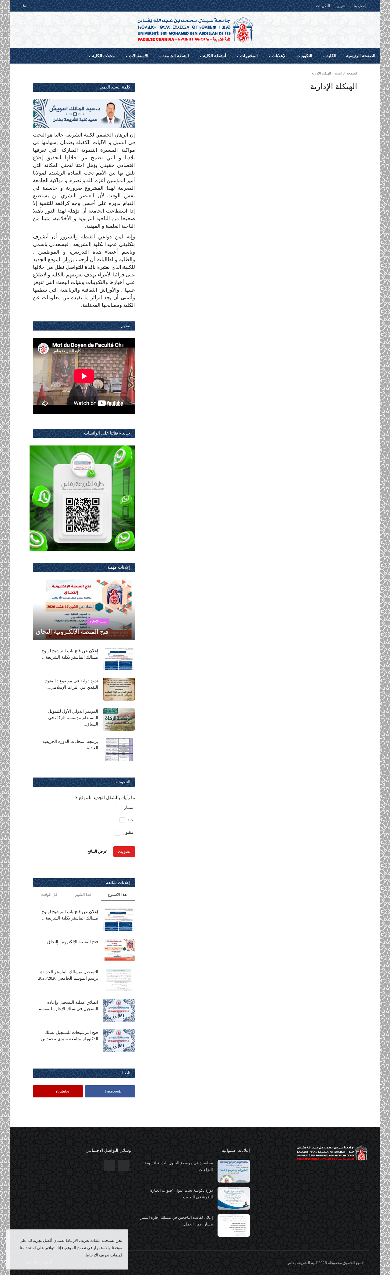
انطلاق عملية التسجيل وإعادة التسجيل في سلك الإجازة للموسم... (66, 1005)
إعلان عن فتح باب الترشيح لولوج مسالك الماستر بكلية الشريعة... (69, 654)
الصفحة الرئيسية (360, 56)
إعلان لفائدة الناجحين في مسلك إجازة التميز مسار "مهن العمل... (176, 1220)
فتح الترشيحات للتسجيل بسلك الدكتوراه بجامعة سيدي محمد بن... (67, 1035)
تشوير (341, 6)
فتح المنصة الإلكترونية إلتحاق (72, 942)
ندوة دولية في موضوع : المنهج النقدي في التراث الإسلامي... (71, 684)
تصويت (124, 851)
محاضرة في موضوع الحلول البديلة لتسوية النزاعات (179, 1166)
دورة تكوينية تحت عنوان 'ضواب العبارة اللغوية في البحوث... (181, 1193)
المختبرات (248, 56)
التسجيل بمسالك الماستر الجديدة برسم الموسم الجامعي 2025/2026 (68, 975)
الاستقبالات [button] (138, 56)
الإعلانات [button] (279, 56)
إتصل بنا (360, 6)
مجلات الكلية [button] (103, 56)
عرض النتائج (97, 851)
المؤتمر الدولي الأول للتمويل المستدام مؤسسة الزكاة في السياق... (73, 717)
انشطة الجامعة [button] (175, 56)
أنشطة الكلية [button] (214, 56)
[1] (24, 5)
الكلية (330, 56)
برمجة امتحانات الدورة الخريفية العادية (70, 744)
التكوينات (323, 6)
